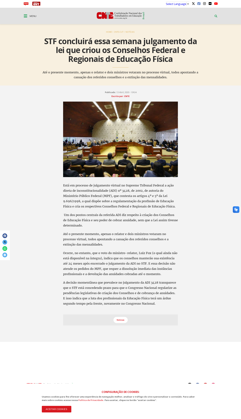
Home (109, 32)
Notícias (130, 32)
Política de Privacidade (90, 400)
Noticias (120, 320)
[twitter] (193, 3)
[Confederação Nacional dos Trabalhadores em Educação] (120, 18)
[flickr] (210, 3)
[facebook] (199, 3)
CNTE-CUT (118, 32)
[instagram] (204, 3)
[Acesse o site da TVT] (26, 4)
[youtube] (215, 3)
